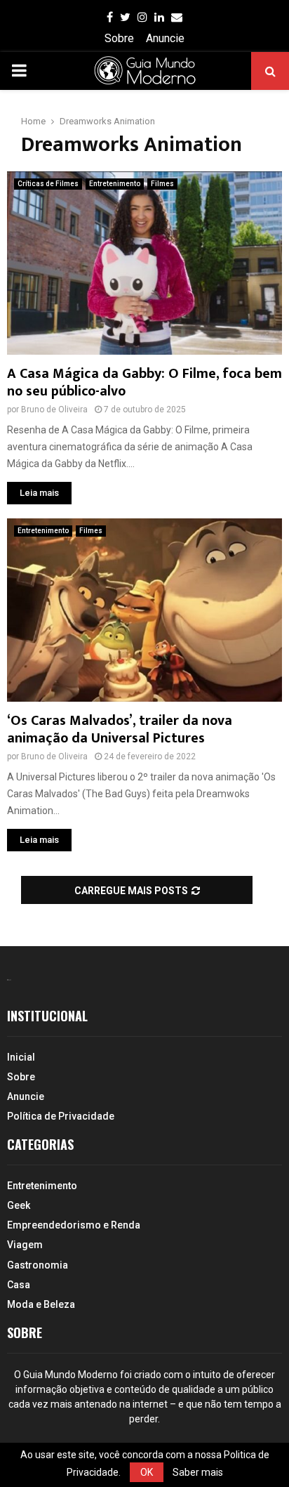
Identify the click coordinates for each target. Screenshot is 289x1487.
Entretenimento (114, 184)
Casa (18, 1284)
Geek (18, 1205)
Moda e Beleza (41, 1304)
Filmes (162, 184)
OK (146, 1472)
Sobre (119, 38)
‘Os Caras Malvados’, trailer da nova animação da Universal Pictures (119, 729)
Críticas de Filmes (48, 184)
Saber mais (198, 1472)
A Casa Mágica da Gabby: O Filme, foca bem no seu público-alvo (144, 382)
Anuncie (165, 38)
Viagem (25, 1244)
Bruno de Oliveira (54, 409)
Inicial (21, 1057)
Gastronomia (37, 1265)
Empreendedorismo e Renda (73, 1225)
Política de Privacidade (60, 1116)
